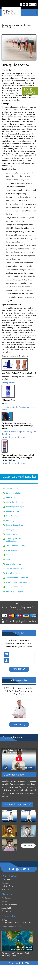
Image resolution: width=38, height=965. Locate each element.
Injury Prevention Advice (15, 568)
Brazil (27, 953)
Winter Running (12, 516)
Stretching (10, 520)
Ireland (8, 953)
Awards (5, 901)
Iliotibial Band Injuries (14, 502)
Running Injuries (12, 529)
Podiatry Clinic (7, 886)
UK (3, 953)
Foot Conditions (8, 879)
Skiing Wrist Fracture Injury (16, 582)
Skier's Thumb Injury (13, 573)
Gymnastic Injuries (13, 493)
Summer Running (12, 511)
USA (13, 953)
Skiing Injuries (11, 550)
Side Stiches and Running (16, 545)
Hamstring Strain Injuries (15, 506)
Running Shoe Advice (14, 525)
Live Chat (5, 889)
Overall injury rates (13, 564)
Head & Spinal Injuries (15, 591)
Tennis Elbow (11, 497)
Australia (5, 955)
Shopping (5, 883)
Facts (8, 559)
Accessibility (7, 908)
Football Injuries (12, 488)
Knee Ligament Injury (14, 587)
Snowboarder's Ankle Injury (17, 577)
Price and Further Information (14, 437)
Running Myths (11, 534)
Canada (20, 953)
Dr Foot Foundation (9, 904)
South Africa (15, 955)
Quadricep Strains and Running (13, 539)
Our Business (7, 898)
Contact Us (6, 911)
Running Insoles (8, 382)
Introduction (10, 555)
